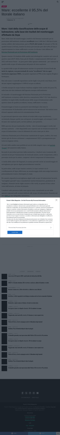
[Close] (56, 200)
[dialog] (30, 217)
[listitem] (30, 227)
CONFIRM (15, 232)
